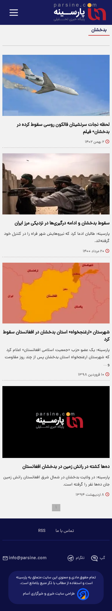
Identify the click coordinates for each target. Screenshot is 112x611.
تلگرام (80, 558)
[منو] (13, 13)
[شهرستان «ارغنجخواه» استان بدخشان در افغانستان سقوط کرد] (56, 293)
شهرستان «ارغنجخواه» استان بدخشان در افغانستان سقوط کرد (56, 336)
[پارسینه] (77, 13)
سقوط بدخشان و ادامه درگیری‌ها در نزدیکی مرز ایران (62, 223)
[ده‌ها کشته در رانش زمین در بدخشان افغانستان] (56, 422)
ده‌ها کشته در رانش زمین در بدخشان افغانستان (66, 467)
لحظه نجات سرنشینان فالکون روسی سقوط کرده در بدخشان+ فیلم (63, 128)
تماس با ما (65, 531)
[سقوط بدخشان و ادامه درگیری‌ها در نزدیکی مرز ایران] (56, 183)
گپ (102, 558)
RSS (41, 531)
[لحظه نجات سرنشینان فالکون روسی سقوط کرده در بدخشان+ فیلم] (56, 85)
